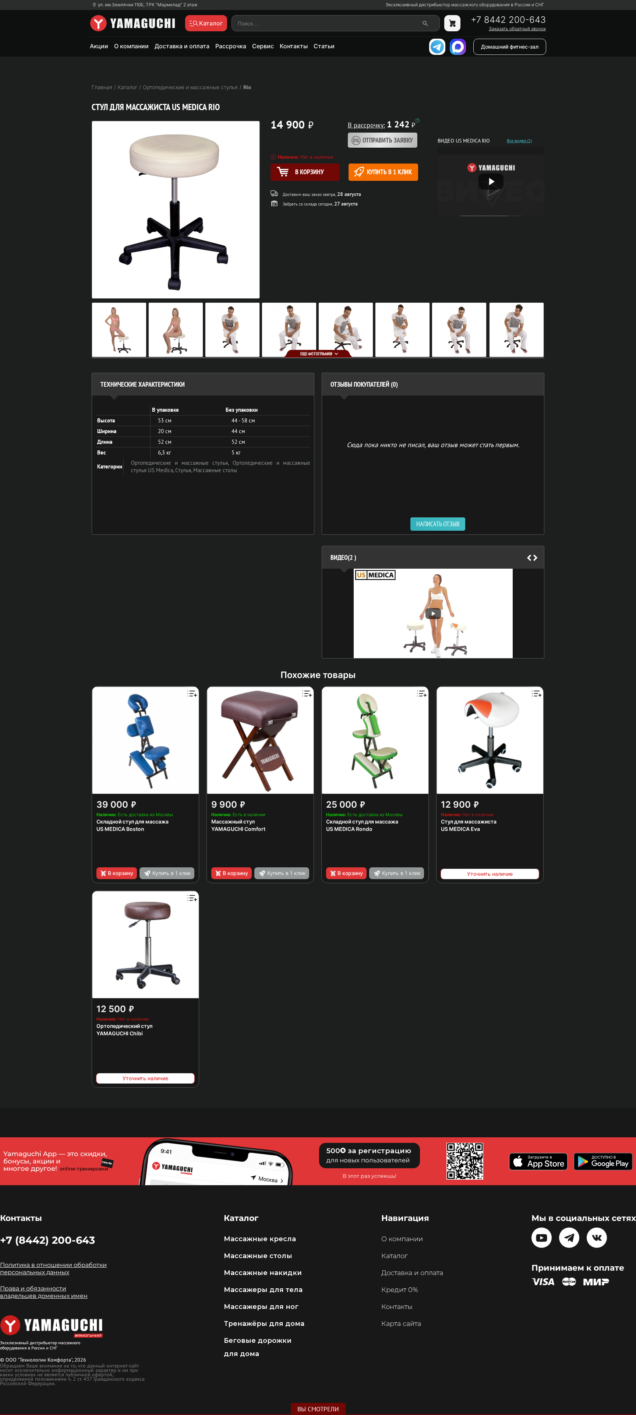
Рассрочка (230, 46)
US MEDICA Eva (460, 829)
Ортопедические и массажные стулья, (182, 462)
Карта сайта (401, 1324)
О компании (131, 46)
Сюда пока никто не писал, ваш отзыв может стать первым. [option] (433, 444)
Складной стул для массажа (132, 821)
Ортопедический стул (124, 1026)
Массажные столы (215, 470)
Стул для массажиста (469, 821)
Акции (99, 46)
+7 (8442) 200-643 (47, 1240)
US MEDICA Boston (120, 829)
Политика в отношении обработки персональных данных (53, 1268)
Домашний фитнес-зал (509, 46)
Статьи (324, 46)
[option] (433, 613)
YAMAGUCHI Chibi (119, 1033)
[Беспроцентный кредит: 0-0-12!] (417, 120)
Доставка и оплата (182, 46)
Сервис (263, 46)
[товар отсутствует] (452, 23)
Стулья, (184, 470)
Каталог (394, 1256)
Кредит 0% (399, 1290)
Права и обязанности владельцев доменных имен (44, 1292)
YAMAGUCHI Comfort (238, 829)
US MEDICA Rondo (349, 829)
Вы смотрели (318, 1409)
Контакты (294, 46)
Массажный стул (233, 821)
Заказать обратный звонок (517, 28)
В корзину (120, 873)
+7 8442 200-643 (508, 20)
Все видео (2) (519, 140)
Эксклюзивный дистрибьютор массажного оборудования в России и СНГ (465, 4)
